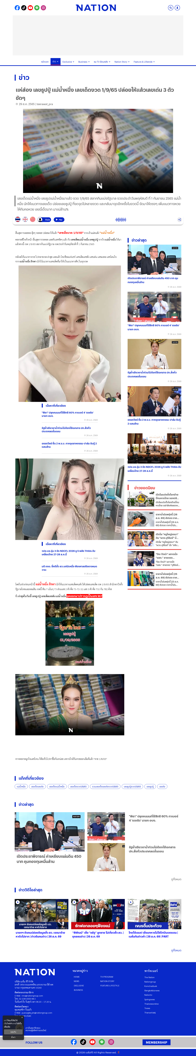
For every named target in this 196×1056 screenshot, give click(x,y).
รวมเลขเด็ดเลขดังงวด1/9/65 (105, 786)
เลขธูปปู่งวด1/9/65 (132, 786)
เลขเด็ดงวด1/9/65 (78, 786)
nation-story (107, 981)
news (76, 981)
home (77, 976)
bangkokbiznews (152, 990)
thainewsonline (151, 1003)
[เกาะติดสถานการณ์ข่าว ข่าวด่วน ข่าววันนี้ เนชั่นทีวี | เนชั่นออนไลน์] (96, 7)
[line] (102, 1044)
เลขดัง (162, 786)
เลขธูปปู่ (150, 786)
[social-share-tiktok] (23, 7)
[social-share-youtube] (30, 7)
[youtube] (92, 1044)
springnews (149, 999)
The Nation (149, 977)
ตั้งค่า (13, 1037)
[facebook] (74, 1044)
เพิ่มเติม (7, 1026)
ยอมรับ (13, 1032)
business (78, 989)
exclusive (79, 985)
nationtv (148, 994)
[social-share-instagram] (43, 7)
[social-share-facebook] (17, 7)
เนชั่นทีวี (89, 1052)
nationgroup (150, 981)
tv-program (106, 976)
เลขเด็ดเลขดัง (37, 786)
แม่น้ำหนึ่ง (21, 786)
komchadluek (150, 986)
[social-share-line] (36, 7)
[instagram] (111, 1044)
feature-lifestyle (109, 985)
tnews (147, 1008)
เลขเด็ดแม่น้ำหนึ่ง (57, 786)
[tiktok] (83, 1044)
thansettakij (150, 1012)
